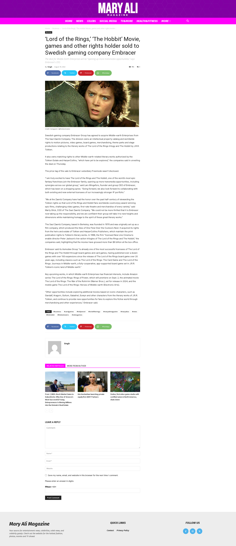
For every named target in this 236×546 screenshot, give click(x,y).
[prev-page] (46, 410)
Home (68, 21)
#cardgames (69, 312)
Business (55, 28)
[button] (187, 21)
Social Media (108, 21)
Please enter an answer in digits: (59, 481)
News (79, 21)
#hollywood (81, 312)
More (165, 21)
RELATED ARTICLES (55, 366)
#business (57, 312)
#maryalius (125, 312)
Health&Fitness (147, 21)
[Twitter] (199, 531)
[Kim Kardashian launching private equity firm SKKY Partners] (92, 382)
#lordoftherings (94, 312)
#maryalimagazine (110, 312)
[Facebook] (186, 531)
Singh (50, 67)
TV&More (127, 21)
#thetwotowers (63, 315)
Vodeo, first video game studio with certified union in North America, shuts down (124, 397)
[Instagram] (192, 531)
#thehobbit (50, 315)
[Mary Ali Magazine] (118, 9)
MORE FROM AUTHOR (76, 366)
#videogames (77, 315)
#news (134, 312)
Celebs (91, 21)
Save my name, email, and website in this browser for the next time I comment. (83, 475)
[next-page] (51, 410)
